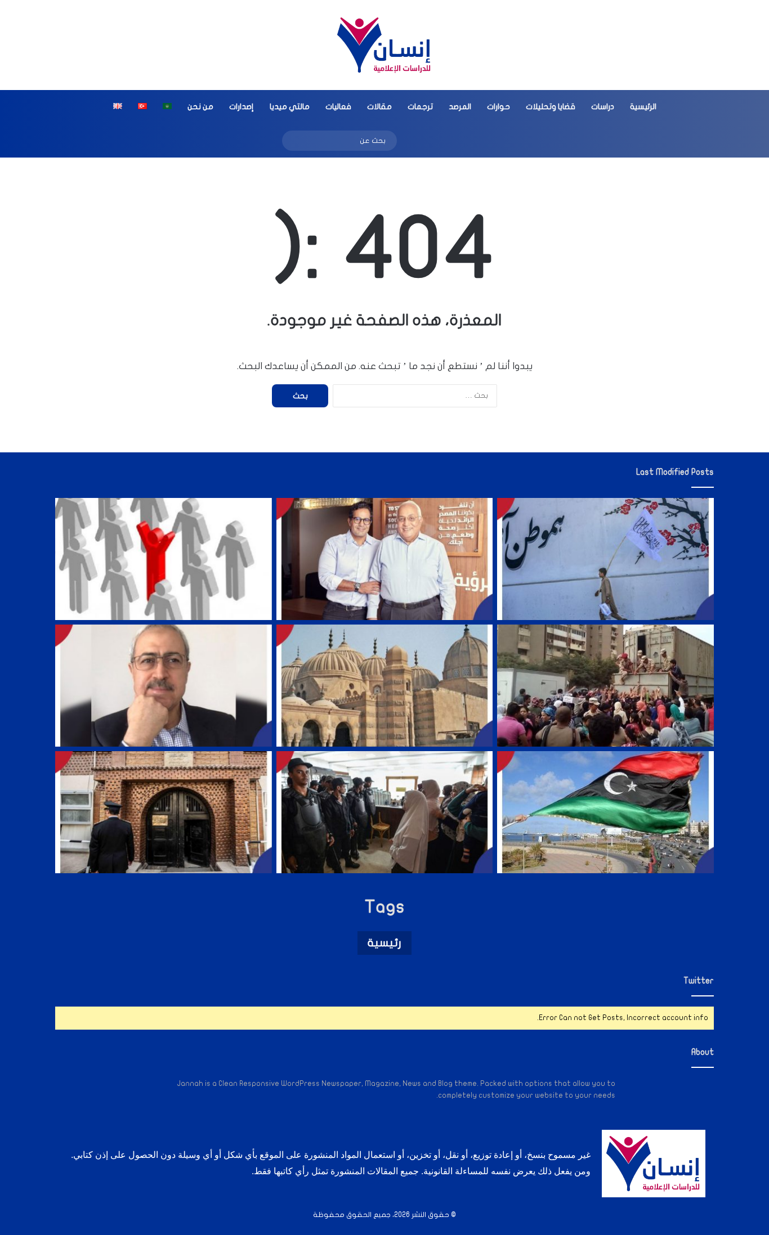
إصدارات (241, 106)
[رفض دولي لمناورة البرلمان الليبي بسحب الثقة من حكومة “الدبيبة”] (605, 812)
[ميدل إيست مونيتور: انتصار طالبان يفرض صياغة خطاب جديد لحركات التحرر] (605, 559)
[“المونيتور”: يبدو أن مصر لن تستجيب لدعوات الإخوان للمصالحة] (384, 812)
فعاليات (338, 106)
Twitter (698, 980)
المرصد (460, 106)
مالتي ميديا (290, 106)
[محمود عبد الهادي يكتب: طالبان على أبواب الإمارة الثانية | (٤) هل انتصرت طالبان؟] (163, 686)
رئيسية (384, 943)
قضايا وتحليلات (550, 106)
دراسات (602, 106)
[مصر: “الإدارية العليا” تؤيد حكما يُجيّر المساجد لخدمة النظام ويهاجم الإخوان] (384, 686)
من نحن (200, 106)
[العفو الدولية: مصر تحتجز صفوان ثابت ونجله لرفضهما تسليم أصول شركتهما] (384, 559)
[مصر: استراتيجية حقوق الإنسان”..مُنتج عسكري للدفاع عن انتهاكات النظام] (605, 686)
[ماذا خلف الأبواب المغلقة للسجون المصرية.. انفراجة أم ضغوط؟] (163, 812)
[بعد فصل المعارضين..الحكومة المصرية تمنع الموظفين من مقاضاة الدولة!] (163, 559)
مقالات (379, 106)
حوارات (498, 106)
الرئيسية (643, 106)
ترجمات (420, 106)
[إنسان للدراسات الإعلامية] (384, 45)
